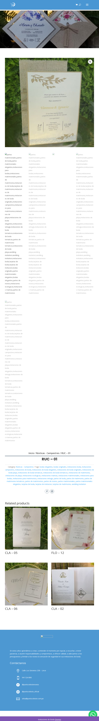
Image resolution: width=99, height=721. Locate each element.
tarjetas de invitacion (43, 484)
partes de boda (60, 478)
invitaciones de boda (23, 470)
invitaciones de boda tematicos (55, 473)
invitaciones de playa (14, 475)
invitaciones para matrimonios (25, 478)
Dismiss (58, 719)
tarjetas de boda (28, 484)
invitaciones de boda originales (69, 470)
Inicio (31, 453)
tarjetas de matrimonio (62, 484)
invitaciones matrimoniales (69, 475)
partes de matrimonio (75, 478)
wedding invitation (79, 484)
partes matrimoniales (66, 481)
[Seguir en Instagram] (52, 491)
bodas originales (60, 467)
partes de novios (50, 481)
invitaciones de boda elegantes (44, 470)
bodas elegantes (46, 467)
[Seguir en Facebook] (47, 491)
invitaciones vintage (45, 478)
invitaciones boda (74, 467)
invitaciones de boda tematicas (30, 473)
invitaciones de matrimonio (79, 473)
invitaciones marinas (50, 475)
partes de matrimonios (34, 481)
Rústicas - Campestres (47, 453)
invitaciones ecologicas (32, 475)
